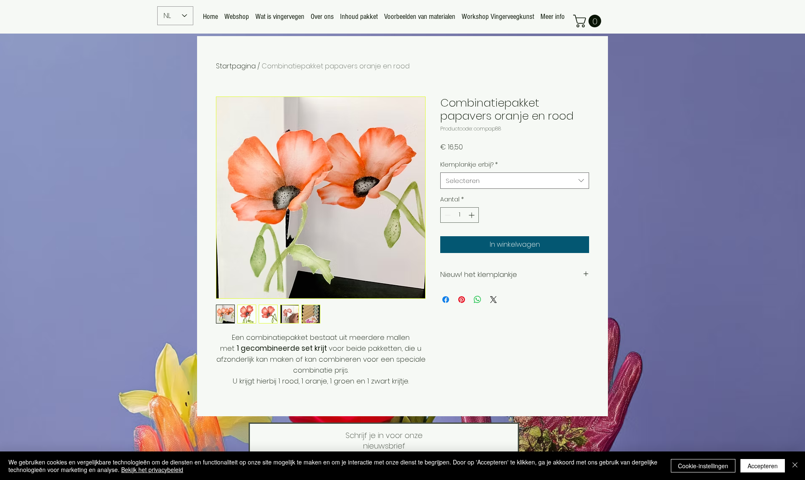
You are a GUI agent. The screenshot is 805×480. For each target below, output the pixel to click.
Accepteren (763, 466)
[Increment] (472, 215)
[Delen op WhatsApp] (478, 300)
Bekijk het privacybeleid (152, 469)
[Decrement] (446, 215)
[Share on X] (493, 300)
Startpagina (236, 66)
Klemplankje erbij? (469, 165)
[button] (588, 21)
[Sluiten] (795, 465)
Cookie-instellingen (703, 466)
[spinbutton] (459, 215)
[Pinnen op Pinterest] (462, 300)
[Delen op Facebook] (446, 300)
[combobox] (514, 180)
